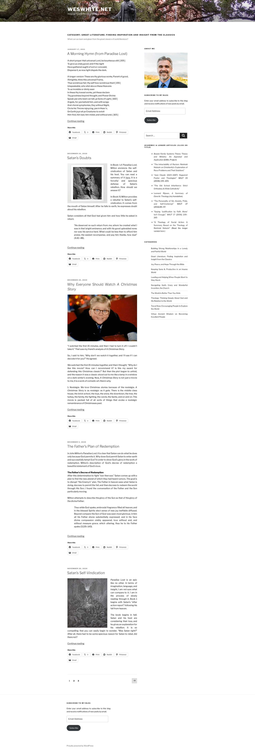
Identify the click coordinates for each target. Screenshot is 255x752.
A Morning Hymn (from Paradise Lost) (97, 54)
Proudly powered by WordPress (80, 746)
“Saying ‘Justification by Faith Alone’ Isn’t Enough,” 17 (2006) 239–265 (171, 214)
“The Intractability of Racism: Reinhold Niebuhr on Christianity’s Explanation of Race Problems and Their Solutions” (171, 167)
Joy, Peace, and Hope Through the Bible (167, 264)
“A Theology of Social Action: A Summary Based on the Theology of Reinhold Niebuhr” (171, 225)
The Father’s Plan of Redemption (93, 446)
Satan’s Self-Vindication (86, 573)
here (128, 177)
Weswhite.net (89, 9)
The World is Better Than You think (165, 293)
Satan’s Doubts (79, 158)
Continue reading (75, 121)
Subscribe (151, 120)
